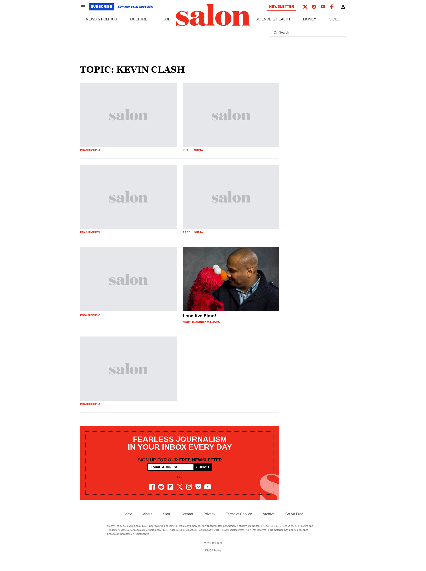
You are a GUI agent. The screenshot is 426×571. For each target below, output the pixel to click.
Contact (187, 514)
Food (165, 19)
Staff (166, 514)
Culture (138, 19)
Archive (269, 514)
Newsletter (281, 7)
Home (127, 514)
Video (334, 19)
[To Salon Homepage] (213, 15)
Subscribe (101, 7)
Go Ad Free (294, 514)
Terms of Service (239, 514)
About (147, 514)
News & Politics (101, 19)
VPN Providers (213, 543)
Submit (203, 467)
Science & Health (272, 19)
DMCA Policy (213, 550)
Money (309, 19)
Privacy (209, 514)
